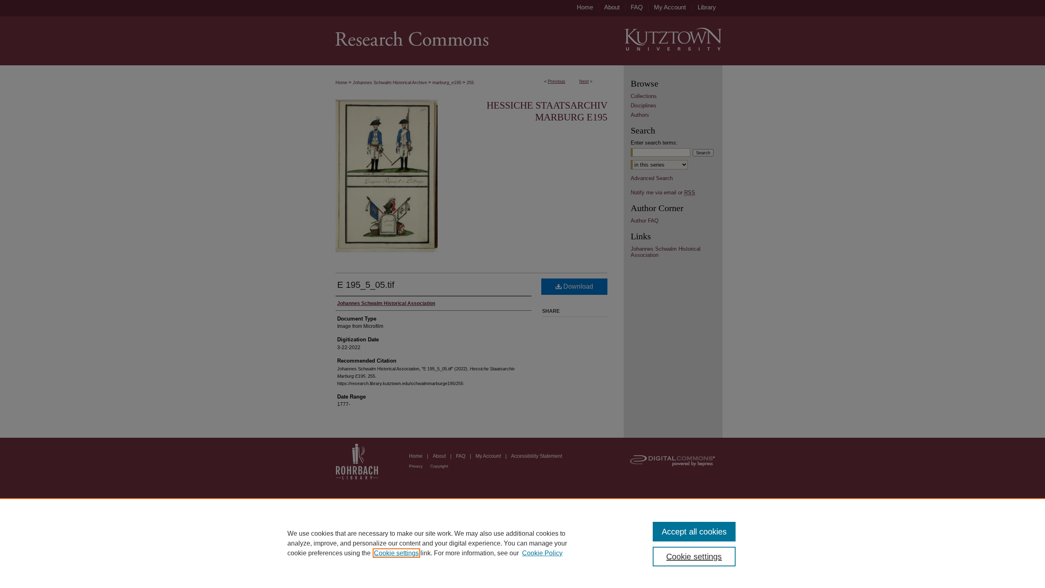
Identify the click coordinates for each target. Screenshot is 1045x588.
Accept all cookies (694, 531)
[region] (522, 543)
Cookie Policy (542, 553)
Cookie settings (396, 553)
